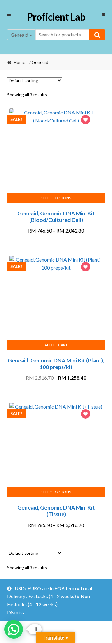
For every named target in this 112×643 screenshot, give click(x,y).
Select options (56, 197)
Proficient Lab (56, 17)
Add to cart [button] (56, 345)
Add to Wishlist (85, 120)
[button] (13, 629)
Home (19, 62)
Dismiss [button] (15, 612)
